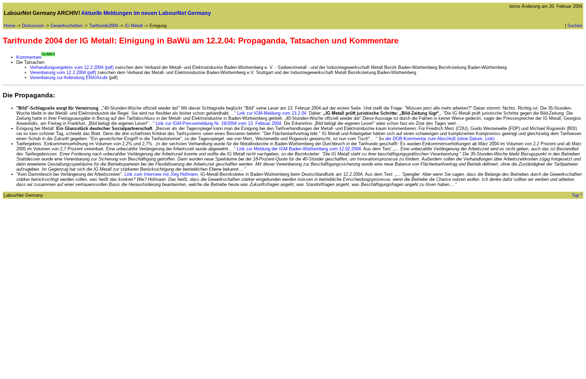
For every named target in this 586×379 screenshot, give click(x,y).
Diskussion (33, 25)
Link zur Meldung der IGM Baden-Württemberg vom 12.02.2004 (299, 148)
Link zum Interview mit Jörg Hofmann (161, 174)
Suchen (574, 25)
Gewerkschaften (66, 25)
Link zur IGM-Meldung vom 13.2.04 (271, 113)
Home (9, 25)
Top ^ (577, 195)
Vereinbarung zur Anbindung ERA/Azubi (69, 77)
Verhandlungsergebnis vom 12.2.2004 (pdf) (72, 67)
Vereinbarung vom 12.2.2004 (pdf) (63, 72)
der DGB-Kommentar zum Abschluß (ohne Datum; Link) (439, 138)
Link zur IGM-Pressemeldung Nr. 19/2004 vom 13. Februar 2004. (220, 123)
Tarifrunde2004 (103, 25)
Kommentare (28, 57)
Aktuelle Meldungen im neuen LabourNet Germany (146, 13)
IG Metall (134, 25)
